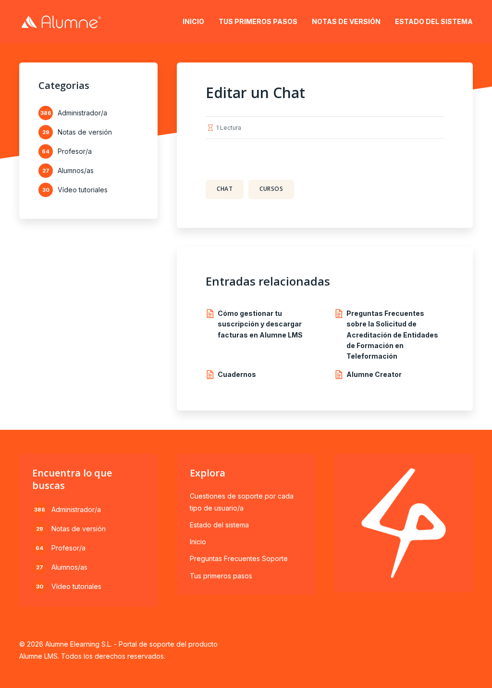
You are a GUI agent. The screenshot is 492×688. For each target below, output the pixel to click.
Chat (225, 189)
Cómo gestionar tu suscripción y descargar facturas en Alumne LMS (260, 324)
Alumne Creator (374, 374)
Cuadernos (237, 374)
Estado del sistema (434, 21)
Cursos (271, 189)
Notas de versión (346, 21)
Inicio (193, 21)
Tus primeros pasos (258, 21)
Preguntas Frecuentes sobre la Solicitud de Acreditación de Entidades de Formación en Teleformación (392, 335)
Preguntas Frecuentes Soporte (239, 558)
